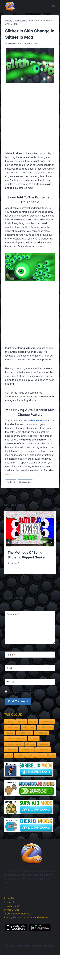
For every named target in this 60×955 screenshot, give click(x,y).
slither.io (10, 482)
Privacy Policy (12, 905)
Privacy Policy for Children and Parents (26, 917)
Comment (12, 614)
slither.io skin (25, 482)
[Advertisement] (30, 118)
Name (10, 654)
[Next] (51, 542)
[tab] (23, 577)
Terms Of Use (11, 909)
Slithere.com (13, 43)
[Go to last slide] (9, 542)
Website (11, 682)
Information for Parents (17, 913)
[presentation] (30, 528)
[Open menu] (53, 6)
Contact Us (10, 902)
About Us (9, 898)
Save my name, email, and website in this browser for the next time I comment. (29, 691)
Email (10, 668)
